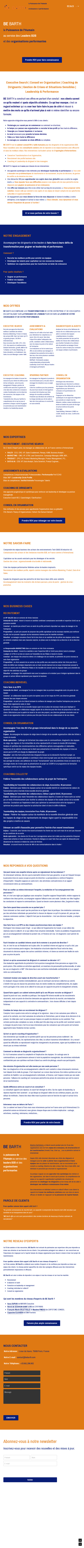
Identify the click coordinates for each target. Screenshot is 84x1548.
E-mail (7, 1385)
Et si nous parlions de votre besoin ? (42, 213)
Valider (30, 1479)
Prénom (7, 1373)
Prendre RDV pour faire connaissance (42, 59)
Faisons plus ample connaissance (42, 1323)
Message (7, 1392)
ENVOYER (10, 1417)
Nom (6, 1379)
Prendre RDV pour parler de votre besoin (42, 1122)
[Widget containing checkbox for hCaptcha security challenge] (19, 1409)
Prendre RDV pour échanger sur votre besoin (42, 520)
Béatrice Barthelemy (37, 1145)
